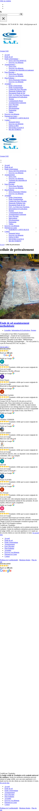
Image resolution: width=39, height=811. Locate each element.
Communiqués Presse (16, 101)
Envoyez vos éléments (16, 62)
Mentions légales (24, 560)
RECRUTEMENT (15, 129)
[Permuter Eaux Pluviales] (36, 184)
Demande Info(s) (14, 122)
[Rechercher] (1, 12)
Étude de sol (9, 57)
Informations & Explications (18, 97)
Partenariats (12, 110)
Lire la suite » (4, 347)
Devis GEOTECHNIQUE (17, 61)
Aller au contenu (5, 1)
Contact (7, 556)
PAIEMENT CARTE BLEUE (19, 118)
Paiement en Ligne (11, 554)
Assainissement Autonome (17, 103)
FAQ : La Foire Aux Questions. (19, 95)
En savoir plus (4, 783)
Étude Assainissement (16, 87)
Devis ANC (13, 66)
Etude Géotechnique (11, 542)
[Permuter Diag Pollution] (36, 190)
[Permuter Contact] (36, 231)
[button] (15, 65)
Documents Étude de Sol (17, 93)
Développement (14, 108)
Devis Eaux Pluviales (16, 74)
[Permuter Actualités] (36, 196)
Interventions (13, 106)
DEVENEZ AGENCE (16, 127)
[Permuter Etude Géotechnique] (36, 169)
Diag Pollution (9, 548)
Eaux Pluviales (14, 104)
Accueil (7, 55)
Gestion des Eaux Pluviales (18, 89)
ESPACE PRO (14, 126)
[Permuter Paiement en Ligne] (36, 228)
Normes (11, 99)
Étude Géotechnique (15, 86)
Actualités (7, 330)
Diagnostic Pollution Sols (17, 91)
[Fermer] (3, 19)
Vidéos (11, 112)
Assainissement (10, 544)
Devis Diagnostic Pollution (17, 80)
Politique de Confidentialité (9, 560)
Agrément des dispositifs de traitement (21, 70)
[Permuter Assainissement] (36, 175)
